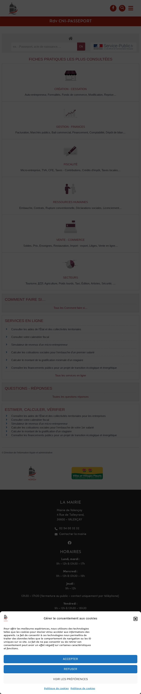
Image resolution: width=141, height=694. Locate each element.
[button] (135, 619)
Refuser (70, 669)
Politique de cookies (56, 689)
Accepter (70, 659)
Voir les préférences (70, 679)
